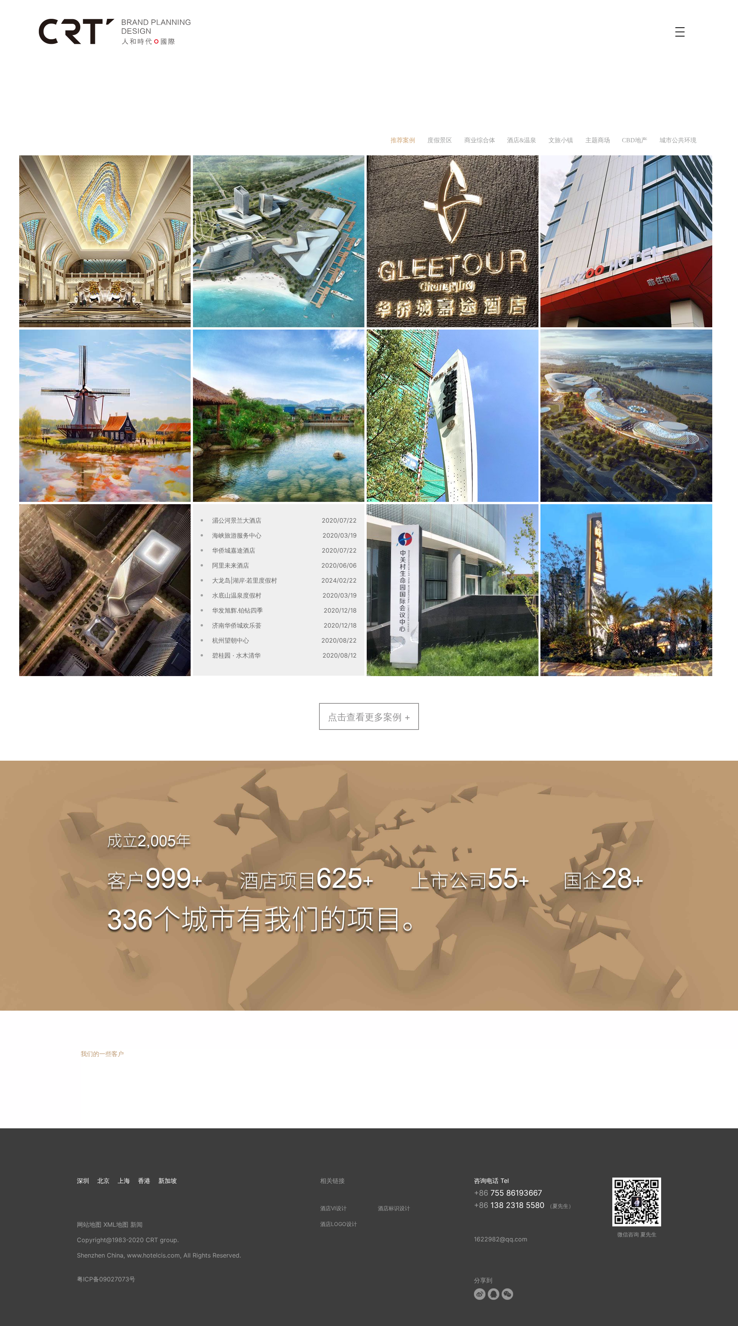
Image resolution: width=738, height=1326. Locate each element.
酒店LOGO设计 (338, 1224)
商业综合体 (479, 140)
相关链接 (332, 1180)
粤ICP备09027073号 (106, 1279)
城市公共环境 (678, 140)
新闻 (136, 1224)
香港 (144, 1180)
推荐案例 (403, 140)
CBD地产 (634, 140)
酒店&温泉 (521, 140)
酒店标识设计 (394, 1208)
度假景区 (439, 140)
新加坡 (167, 1180)
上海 (124, 1180)
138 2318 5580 (518, 1205)
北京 (103, 1180)
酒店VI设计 (333, 1208)
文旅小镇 (561, 140)
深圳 (83, 1180)
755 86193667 (516, 1193)
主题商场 (597, 140)
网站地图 (89, 1224)
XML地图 (115, 1224)
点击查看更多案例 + (369, 717)
